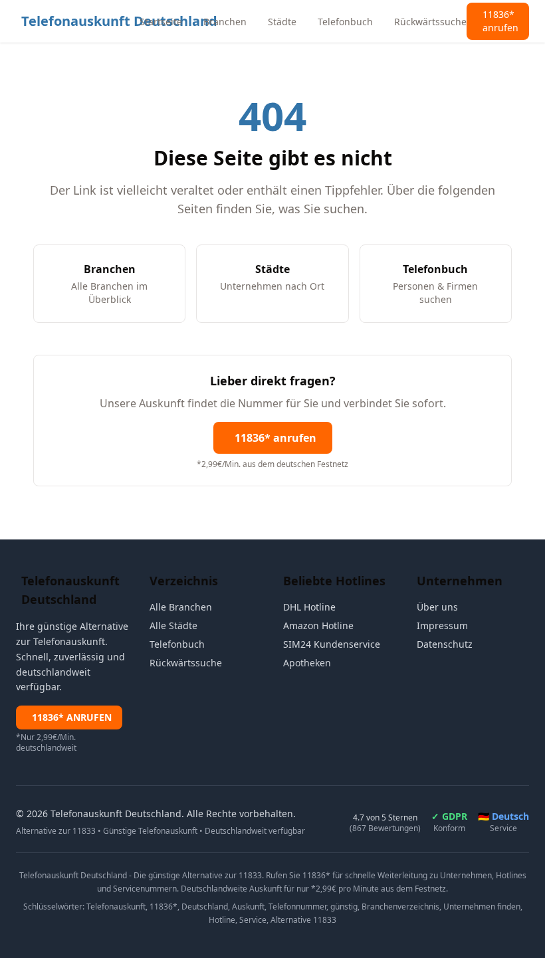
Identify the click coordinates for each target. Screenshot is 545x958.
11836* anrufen (275, 438)
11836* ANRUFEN (72, 717)
